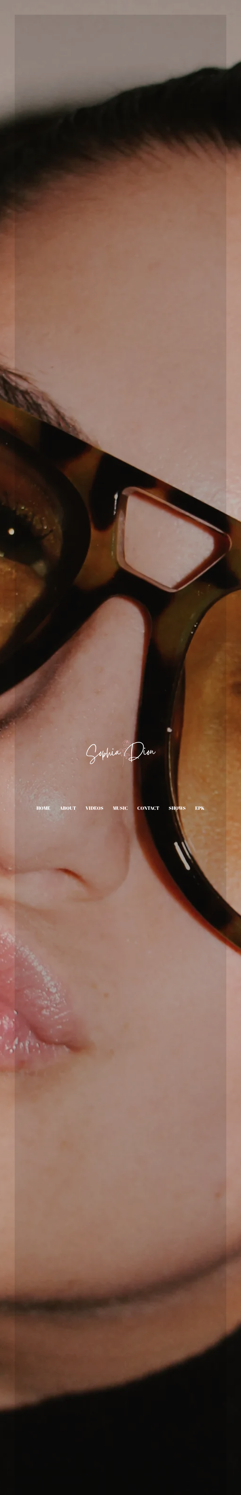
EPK (200, 808)
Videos (94, 808)
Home (43, 808)
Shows (177, 808)
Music (120, 808)
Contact (148, 808)
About (68, 808)
